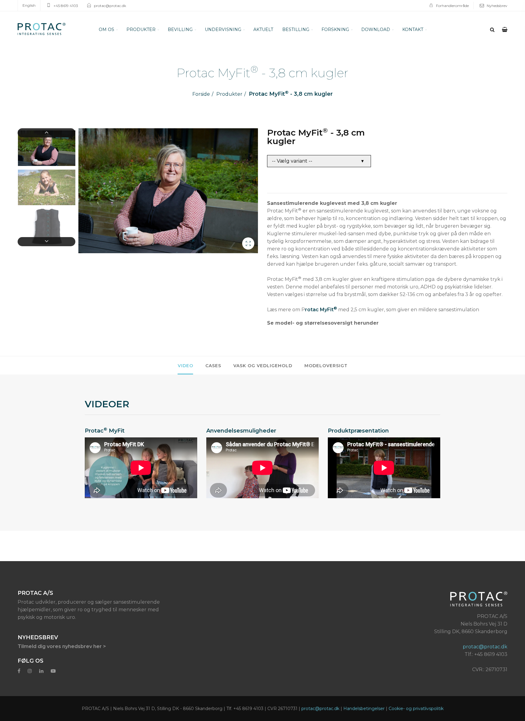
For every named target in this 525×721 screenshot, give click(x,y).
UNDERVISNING (223, 29)
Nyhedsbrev (497, 5)
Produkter (229, 94)
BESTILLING (295, 29)
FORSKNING (335, 29)
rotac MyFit (321, 309)
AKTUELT (263, 29)
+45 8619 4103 (65, 5)
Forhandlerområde (452, 5)
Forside (201, 94)
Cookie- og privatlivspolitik (416, 708)
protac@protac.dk (110, 5)
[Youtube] (53, 671)
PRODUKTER (141, 29)
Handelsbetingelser (364, 708)
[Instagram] (30, 671)
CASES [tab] (213, 365)
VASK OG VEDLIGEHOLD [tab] (262, 365)
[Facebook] (19, 671)
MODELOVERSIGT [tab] (326, 365)
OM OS (106, 29)
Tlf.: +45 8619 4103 (486, 654)
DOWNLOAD (375, 29)
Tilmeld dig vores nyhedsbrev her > (62, 646)
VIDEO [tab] (185, 365)
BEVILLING (180, 29)
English (29, 5)
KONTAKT (412, 29)
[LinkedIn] (41, 671)
